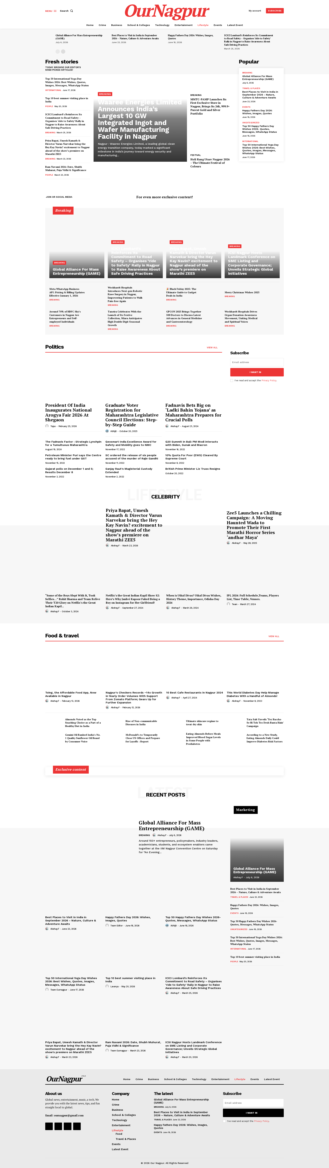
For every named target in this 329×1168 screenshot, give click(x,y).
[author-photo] (47, 426)
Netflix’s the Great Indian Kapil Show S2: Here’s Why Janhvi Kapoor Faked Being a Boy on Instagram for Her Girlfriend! (133, 599)
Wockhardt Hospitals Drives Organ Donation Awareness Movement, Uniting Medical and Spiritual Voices (241, 316)
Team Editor (116, 925)
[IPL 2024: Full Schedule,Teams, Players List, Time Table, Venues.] (255, 571)
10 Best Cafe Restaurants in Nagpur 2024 (194, 692)
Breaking (50, 132)
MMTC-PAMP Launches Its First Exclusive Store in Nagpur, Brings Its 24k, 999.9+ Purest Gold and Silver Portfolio (210, 106)
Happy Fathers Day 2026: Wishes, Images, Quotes (190, 37)
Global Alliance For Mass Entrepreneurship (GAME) (79, 37)
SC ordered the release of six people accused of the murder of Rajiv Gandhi (131, 457)
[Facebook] (269, 197)
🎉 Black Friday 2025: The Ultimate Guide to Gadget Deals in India (181, 292)
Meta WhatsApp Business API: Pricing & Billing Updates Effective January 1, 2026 (67, 292)
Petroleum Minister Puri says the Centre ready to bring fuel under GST (73, 457)
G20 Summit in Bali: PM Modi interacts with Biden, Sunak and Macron (191, 443)
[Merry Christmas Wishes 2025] (271, 294)
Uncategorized (250, 123)
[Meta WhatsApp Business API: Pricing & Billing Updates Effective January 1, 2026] (96, 294)
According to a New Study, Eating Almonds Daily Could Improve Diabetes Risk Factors (265, 738)
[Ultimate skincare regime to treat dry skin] (174, 723)
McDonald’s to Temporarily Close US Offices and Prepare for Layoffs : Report (143, 738)
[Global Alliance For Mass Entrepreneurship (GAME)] (76, 245)
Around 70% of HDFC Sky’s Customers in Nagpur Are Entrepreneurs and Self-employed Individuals (65, 316)
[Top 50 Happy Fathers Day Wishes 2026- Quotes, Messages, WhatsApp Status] (193, 893)
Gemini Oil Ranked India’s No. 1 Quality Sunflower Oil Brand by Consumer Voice (82, 738)
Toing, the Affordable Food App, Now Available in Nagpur (70, 694)
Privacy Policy (268, 380)
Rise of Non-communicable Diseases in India (141, 722)
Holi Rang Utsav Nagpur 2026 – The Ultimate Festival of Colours (210, 162)
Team (234, 604)
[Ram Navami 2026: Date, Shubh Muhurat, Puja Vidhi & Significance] (133, 1018)
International (53, 90)
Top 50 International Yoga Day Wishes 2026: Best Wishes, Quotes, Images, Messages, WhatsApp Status (67, 82)
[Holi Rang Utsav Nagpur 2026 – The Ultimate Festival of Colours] (212, 135)
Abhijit (113, 431)
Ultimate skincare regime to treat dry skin (202, 722)
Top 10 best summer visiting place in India (255, 956)
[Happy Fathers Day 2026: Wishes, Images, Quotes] (133, 893)
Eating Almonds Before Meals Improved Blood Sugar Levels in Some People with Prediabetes (203, 738)
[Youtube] (77, 1126)
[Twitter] (280, 197)
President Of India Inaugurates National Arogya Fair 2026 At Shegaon (68, 412)
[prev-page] (58, 51)
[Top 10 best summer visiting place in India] (133, 954)
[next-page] (63, 51)
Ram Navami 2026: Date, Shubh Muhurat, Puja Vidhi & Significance (65, 168)
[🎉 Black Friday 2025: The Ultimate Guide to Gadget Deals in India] (213, 294)
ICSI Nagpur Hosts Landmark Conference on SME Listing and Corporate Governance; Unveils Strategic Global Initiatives (193, 1047)
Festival (195, 155)
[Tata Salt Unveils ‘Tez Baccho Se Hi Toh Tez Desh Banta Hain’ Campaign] (235, 723)
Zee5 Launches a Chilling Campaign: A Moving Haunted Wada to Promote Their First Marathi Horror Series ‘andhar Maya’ (254, 525)
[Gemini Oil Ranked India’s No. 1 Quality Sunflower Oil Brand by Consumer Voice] (53, 738)
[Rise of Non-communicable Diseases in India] (114, 723)
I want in (255, 372)
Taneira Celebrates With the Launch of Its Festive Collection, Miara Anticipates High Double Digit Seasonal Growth (125, 318)
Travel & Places (251, 88)
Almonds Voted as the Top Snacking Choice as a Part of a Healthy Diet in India (83, 723)
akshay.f (174, 426)
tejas (53, 426)
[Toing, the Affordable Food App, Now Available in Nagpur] (73, 668)
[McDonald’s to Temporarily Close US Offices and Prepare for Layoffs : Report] (114, 738)
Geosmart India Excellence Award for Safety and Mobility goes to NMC (130, 443)
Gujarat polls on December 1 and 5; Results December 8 (69, 470)
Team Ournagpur (58, 989)
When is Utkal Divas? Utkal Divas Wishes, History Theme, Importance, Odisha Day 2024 (193, 599)
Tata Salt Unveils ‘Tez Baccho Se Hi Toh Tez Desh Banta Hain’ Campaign (265, 723)
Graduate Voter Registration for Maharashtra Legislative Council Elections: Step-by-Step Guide (132, 415)
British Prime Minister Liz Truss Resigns (192, 468)
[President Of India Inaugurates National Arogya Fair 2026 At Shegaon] (73, 379)
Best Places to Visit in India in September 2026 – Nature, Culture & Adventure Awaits (135, 37)
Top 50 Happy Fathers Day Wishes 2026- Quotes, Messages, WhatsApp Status (259, 129)
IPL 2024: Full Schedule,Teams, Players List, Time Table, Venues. (253, 597)
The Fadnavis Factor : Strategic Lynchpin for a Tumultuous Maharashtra (73, 443)
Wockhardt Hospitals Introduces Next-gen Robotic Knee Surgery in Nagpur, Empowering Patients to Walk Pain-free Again (125, 294)
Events (246, 107)
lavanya (114, 986)
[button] (67, 10)
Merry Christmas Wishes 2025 (242, 292)
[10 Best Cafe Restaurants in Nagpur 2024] (194, 668)
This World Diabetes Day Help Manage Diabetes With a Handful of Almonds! (253, 694)
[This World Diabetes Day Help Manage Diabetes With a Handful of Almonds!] (255, 668)
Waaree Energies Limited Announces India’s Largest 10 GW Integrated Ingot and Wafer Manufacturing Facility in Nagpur (140, 119)
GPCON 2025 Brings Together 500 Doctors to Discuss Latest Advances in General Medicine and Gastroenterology (184, 316)
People (49, 106)
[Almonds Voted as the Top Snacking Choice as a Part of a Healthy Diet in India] (53, 723)
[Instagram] (274, 197)
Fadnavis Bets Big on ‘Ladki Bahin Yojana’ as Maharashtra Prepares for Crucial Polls (193, 412)
